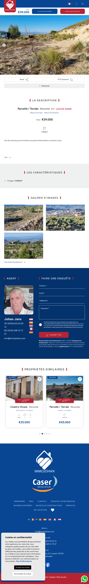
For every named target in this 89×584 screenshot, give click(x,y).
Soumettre (55, 335)
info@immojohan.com (14, 338)
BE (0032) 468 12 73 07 (47, 544)
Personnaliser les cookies (22, 574)
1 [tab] (39, 433)
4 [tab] (46, 433)
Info (31, 501)
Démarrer (19, 501)
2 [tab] (42, 433)
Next (85, 45)
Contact (42, 501)
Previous (4, 45)
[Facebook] (48, 565)
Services (70, 505)
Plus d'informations (24, 561)
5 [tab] (49, 433)
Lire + (6, 157)
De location (40, 510)
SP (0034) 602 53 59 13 (46, 541)
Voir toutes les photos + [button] (13, 262)
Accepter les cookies (23, 567)
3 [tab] (44, 433)
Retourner (45, 86)
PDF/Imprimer (63, 79)
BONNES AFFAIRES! (23, 505)
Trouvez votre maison (63, 501)
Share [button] (22, 79)
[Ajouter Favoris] (40, 379)
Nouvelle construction (49, 505)
